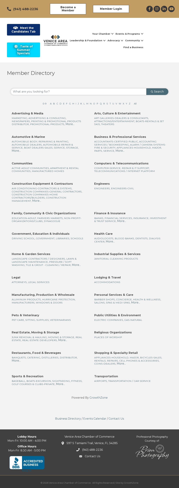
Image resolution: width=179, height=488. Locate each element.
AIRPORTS (100, 381)
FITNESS (76, 381)
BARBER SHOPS (104, 299)
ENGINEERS (102, 188)
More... (70, 124)
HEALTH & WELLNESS (146, 299)
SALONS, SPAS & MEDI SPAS (112, 302)
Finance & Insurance (110, 213)
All (135, 103)
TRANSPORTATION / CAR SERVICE (129, 381)
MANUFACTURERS (23, 302)
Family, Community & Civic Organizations (44, 213)
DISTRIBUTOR (68, 357)
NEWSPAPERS (21, 121)
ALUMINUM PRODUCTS (26, 299)
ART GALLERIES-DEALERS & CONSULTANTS (121, 118)
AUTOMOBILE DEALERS (27, 144)
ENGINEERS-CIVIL (122, 188)
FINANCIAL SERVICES (118, 218)
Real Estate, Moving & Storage (35, 332)
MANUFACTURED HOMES (48, 171)
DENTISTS (141, 238)
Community (132, 40)
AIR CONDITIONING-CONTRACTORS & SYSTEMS (42, 188)
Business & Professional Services (120, 137)
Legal (16, 277)
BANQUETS (19, 357)
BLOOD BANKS (124, 238)
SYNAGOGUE (52, 221)
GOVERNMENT (45, 238)
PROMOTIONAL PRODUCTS (47, 124)
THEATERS (107, 124)
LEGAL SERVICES (38, 282)
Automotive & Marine (28, 137)
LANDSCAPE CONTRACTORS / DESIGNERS (38, 258)
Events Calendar (94, 418)
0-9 (44, 103)
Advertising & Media (27, 113)
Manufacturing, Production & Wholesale (43, 294)
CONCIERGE (124, 299)
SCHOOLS (77, 238)
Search (159, 91)
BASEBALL (18, 381)
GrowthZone (99, 397)
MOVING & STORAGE (61, 337)
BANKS (98, 218)
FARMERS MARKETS (50, 218)
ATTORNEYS (19, 282)
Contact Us (116, 418)
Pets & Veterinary (25, 315)
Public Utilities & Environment (117, 315)
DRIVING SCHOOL (23, 238)
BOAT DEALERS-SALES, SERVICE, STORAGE (51, 147)
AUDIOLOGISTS (103, 238)
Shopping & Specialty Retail (116, 353)
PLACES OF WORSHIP (108, 337)
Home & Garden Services (31, 254)
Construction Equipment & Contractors (42, 183)
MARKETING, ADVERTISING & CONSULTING (39, 118)
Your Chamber (101, 33)
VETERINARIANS (60, 320)
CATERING (33, 357)
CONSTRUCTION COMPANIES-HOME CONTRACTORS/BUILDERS (35, 196)
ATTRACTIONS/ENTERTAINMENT (114, 121)
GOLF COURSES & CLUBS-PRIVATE (33, 384)
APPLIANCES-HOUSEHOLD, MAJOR (116, 357)
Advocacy (114, 40)
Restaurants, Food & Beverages (36, 353)
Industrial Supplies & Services (117, 254)
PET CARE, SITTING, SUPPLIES (30, 320)
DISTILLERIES (50, 357)
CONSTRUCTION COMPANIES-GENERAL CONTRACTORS (47, 191)
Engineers (102, 183)
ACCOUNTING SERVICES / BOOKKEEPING (125, 143)
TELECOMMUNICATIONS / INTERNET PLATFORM (124, 171)
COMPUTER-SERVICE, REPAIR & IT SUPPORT (121, 168)
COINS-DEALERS (105, 363)
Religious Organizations (113, 332)
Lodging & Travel (107, 277)
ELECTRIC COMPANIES (108, 320)
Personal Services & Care (113, 294)
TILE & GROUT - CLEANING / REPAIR (48, 265)
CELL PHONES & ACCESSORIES (139, 360)
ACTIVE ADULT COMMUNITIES (30, 168)
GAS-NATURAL (133, 320)
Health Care (103, 233)
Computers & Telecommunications (121, 163)
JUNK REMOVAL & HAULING (29, 337)
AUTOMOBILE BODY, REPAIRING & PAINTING (40, 141)
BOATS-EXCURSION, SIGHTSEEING (48, 381)
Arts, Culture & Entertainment (117, 113)
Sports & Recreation (27, 376)
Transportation (106, 376)
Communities (22, 163)
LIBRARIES (62, 238)
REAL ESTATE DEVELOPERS (39, 340)
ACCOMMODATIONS (107, 282)
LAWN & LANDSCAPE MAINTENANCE (44, 260)
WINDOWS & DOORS (49, 302)
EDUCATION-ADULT (24, 218)
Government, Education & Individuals (41, 233)
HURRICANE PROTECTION (58, 299)
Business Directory (68, 418)
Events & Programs (128, 33)
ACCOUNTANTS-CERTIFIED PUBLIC (116, 141)
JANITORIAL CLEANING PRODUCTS (116, 258)
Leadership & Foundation (86, 40)
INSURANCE (141, 218)
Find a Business (133, 47)
